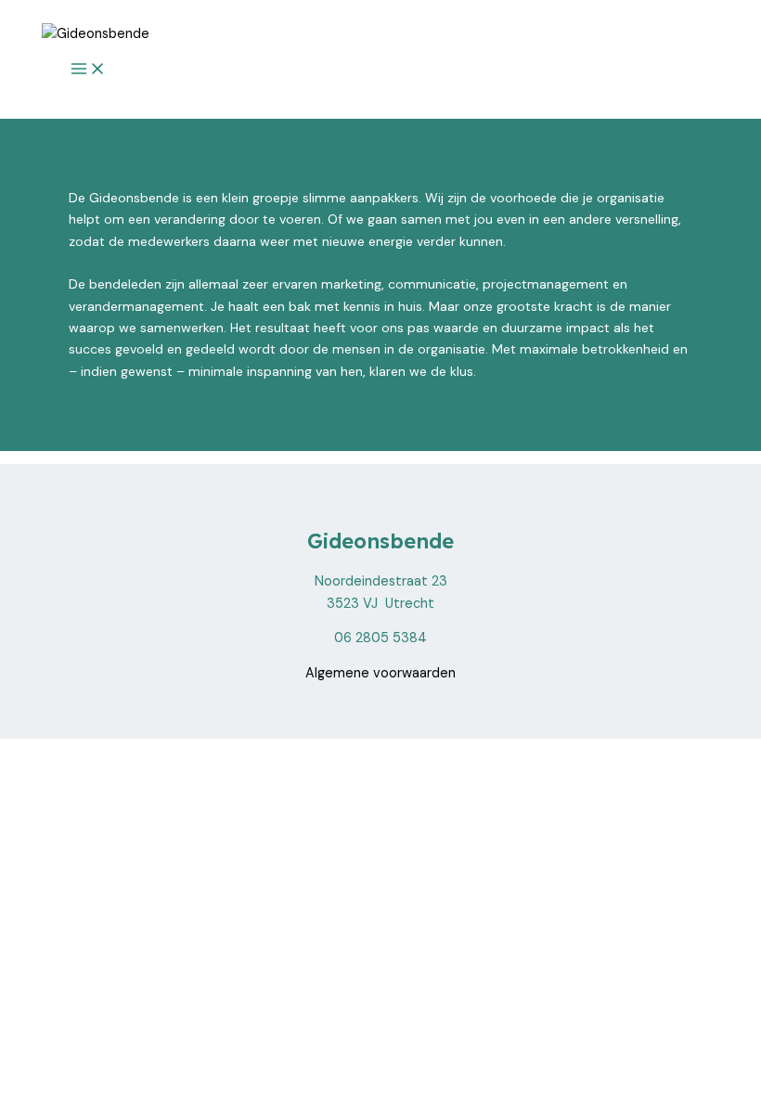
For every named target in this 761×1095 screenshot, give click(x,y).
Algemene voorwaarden (380, 673)
